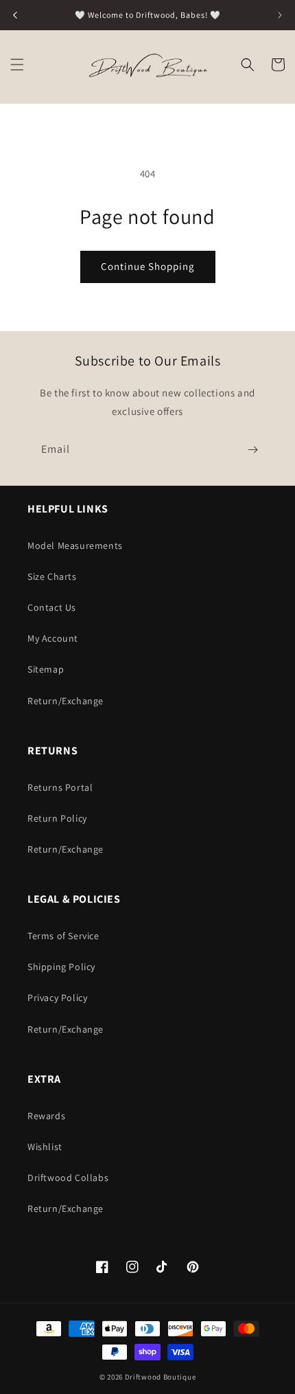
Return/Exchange (65, 701)
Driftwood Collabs (67, 1177)
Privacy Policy (57, 997)
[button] (17, 64)
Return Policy (57, 818)
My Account (52, 638)
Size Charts (52, 576)
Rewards (46, 1116)
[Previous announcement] (15, 15)
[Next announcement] (280, 15)
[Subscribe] (252, 449)
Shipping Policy (61, 966)
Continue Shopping (148, 266)
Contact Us (51, 607)
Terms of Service (63, 936)
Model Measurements (75, 545)
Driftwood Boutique (160, 1377)
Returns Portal (60, 787)
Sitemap (45, 669)
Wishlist (44, 1146)
